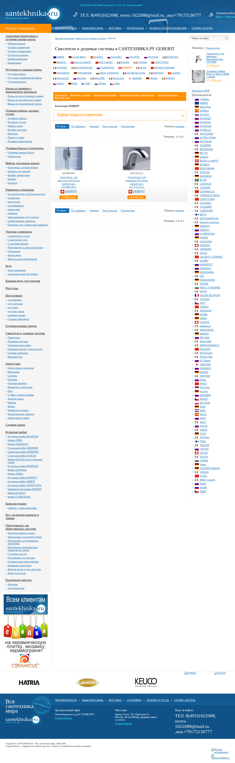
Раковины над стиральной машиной (28, 225)
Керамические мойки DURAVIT (25, 489)
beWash (61, 62)
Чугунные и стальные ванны (24, 69)
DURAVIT (205, 226)
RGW (74, 83)
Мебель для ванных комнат (23, 163)
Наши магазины (92, 28)
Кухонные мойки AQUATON (23, 436)
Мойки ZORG (15, 440)
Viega (203, 464)
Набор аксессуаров (18, 418)
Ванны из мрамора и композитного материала (21, 90)
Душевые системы (18, 341)
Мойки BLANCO (16, 493)
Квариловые (14, 63)
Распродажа (135, 28)
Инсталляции (14, 295)
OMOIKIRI (137, 78)
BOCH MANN (106, 62)
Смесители (14, 337)
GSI (202, 276)
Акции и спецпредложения (167, 28)
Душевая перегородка (20, 141)
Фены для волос (17, 573)
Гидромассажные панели (21, 325)
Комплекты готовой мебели (23, 167)
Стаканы (12, 375)
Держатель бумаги (18, 410)
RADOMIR (205, 395)
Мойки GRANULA (17, 470)
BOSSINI (124, 62)
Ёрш (10, 391)
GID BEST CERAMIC (164, 67)
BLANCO (204, 164)
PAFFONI (170, 78)
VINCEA (204, 472)
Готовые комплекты (18, 319)
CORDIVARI (206, 210)
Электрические (16, 588)
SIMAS (203, 430)
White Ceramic (207, 480)
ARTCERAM (206, 134)
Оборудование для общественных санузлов (21, 527)
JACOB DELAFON (136, 73)
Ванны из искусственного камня (25, 96)
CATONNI (142, 62)
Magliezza (63, 78)
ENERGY (205, 230)
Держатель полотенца (20, 387)
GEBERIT (127, 67)
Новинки (94, 126)
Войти (219, 16)
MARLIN (204, 333)
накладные (14, 201)
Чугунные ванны (17, 74)
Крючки (12, 402)
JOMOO (204, 307)
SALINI (203, 426)
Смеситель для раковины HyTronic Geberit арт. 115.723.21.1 (136, 182)
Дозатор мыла (16, 398)
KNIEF (203, 318)
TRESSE (204, 445)
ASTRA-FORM (208, 137)
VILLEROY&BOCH (210, 468)
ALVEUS (204, 114)
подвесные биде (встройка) (23, 274)
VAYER (204, 453)
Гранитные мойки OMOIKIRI (23, 452)
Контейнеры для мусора (21, 558)
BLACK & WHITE (82, 62)
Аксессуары (13, 363)
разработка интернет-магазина (76, 746)
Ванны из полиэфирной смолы (25, 104)
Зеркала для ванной (19, 171)
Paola (203, 380)
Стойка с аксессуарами (21, 395)
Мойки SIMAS (15, 473)
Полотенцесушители (19, 580)
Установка (134, 700)
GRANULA (205, 268)
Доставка (115, 28)
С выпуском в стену (19, 236)
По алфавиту (78, 126)
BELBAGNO (172, 57)
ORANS (154, 78)
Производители (66, 28)
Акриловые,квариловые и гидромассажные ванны (22, 37)
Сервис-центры (202, 28)
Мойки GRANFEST (18, 444)
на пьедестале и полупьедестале (26, 194)
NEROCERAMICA (209, 345)
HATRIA (204, 283)
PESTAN (204, 387)
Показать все (213, 48)
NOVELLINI (206, 357)
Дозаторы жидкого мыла (21, 533)
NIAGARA (205, 349)
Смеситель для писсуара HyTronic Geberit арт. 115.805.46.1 (68, 182)
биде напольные (17, 270)
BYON (203, 180)
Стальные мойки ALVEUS (22, 455)
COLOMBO (206, 207)
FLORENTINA (107, 67)
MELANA (81, 78)
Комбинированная (18, 59)
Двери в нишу (15, 126)
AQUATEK (134, 57)
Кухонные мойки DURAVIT (22, 477)
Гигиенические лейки (19, 345)
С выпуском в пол (18, 240)
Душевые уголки (17, 122)
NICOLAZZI (118, 78)
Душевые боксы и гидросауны (25, 148)
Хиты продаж (109, 126)
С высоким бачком (18, 243)
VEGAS (204, 456)
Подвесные (14, 251)
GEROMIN (205, 249)
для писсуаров (16, 311)
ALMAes (98, 57)
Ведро (11, 406)
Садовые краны (15, 424)
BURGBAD (206, 176)
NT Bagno (205, 360)
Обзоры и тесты (158, 700)
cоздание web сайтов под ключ (35, 746)
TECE (203, 433)
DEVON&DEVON (83, 67)
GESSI (143, 67)
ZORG (117, 83)
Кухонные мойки (16, 432)
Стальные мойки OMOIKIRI (23, 448)
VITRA (203, 476)
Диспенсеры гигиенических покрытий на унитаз (23, 549)
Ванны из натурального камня (24, 100)
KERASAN (158, 73)
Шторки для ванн (17, 130)
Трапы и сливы (16, 137)
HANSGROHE (84, 73)
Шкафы (12, 179)
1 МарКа (204, 99)
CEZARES (62, 67)
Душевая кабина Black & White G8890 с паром (217, 74)
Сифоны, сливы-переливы (22, 508)
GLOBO (204, 260)
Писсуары (12, 288)
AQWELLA (205, 130)
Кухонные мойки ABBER (21, 481)
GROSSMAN (63, 73)
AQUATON (153, 57)
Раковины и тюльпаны (20, 189)
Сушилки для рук (17, 554)
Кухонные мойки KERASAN (23, 466)
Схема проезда (63, 718)
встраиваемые (16, 205)
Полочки (12, 379)
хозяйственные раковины (22, 221)
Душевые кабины (17, 118)
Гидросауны (14, 156)
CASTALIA (205, 184)
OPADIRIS (205, 368)
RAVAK (60, 83)
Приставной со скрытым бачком (25, 247)
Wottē (203, 483)
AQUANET (116, 57)
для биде (13, 307)
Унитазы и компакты (19, 231)
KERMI (203, 314)
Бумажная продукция (19, 565)
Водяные (13, 584)
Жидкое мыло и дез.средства (24, 569)
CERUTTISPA (162, 62)
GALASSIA (206, 241)
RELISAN (205, 403)
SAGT (203, 422)
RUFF (203, 418)
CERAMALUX (207, 191)
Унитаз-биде (14, 255)
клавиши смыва (16, 315)
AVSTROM (206, 141)
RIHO (203, 410)
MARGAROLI (207, 330)
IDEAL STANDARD (109, 73)
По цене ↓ (62, 126)
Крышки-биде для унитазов (23, 280)
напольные (14, 209)
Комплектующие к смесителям (25, 349)
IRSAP (203, 291)
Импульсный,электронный (22, 259)
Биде (9, 265)
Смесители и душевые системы (25, 333)
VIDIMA (102, 83)
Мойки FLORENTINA (19, 497)
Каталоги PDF (201, 90)
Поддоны (13, 133)
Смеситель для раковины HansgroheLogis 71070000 (215, 57)
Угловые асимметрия (19, 51)
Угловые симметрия (19, 47)
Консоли (12, 183)
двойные (12, 213)
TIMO (87, 83)
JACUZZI (205, 299)
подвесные (14, 198)
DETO (203, 214)
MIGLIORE (99, 78)
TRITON (204, 449)
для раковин (14, 300)
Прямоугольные (16, 43)
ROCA (203, 414)
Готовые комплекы (18, 353)
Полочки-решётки (17, 383)
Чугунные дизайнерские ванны (25, 78)
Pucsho (204, 391)
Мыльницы (14, 372)
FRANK (204, 237)
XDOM (203, 487)
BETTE (204, 153)
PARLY (203, 383)
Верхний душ (15, 357)
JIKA (202, 303)
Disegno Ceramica (209, 222)
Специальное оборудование (23, 561)
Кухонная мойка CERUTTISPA (24, 485)
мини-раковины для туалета (23, 217)
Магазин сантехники (64, 38)
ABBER (60, 57)
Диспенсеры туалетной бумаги (25, 537)
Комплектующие (16, 503)
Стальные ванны (17, 81)
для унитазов (15, 303)
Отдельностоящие (18, 55)
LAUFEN (175, 73)
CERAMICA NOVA (210, 195)
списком (179, 126)
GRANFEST (206, 264)
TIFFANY (205, 437)
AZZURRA (205, 145)
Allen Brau (79, 57)
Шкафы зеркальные (19, 175)
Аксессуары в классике (21, 368)
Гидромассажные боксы (21, 152)
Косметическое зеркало (21, 414)
